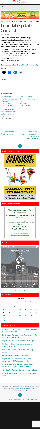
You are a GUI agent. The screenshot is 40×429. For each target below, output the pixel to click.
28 (25, 315)
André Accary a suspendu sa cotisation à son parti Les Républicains (30, 135)
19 (15, 312)
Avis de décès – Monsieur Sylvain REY (15, 355)
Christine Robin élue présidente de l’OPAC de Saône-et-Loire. (8, 112)
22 (31, 312)
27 (20, 315)
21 (25, 312)
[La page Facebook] (20, 146)
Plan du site (19, 388)
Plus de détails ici (20, 290)
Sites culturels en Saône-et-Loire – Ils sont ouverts (28, 99)
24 (4, 315)
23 (36, 312)
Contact (33, 388)
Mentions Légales (9, 388)
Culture (7, 21)
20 (20, 312)
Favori (5, 125)
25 (9, 315)
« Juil (3, 321)
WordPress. (34, 400)
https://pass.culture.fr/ (30, 65)
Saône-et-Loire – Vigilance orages (8, 133)
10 (4, 309)
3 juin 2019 (6, 34)
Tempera (26, 400)
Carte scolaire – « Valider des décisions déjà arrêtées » (9, 99)
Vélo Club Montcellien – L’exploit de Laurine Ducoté (20, 370)
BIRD (26, 390)
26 (15, 315)
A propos (27, 388)
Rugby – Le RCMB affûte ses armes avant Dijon (18, 341)
